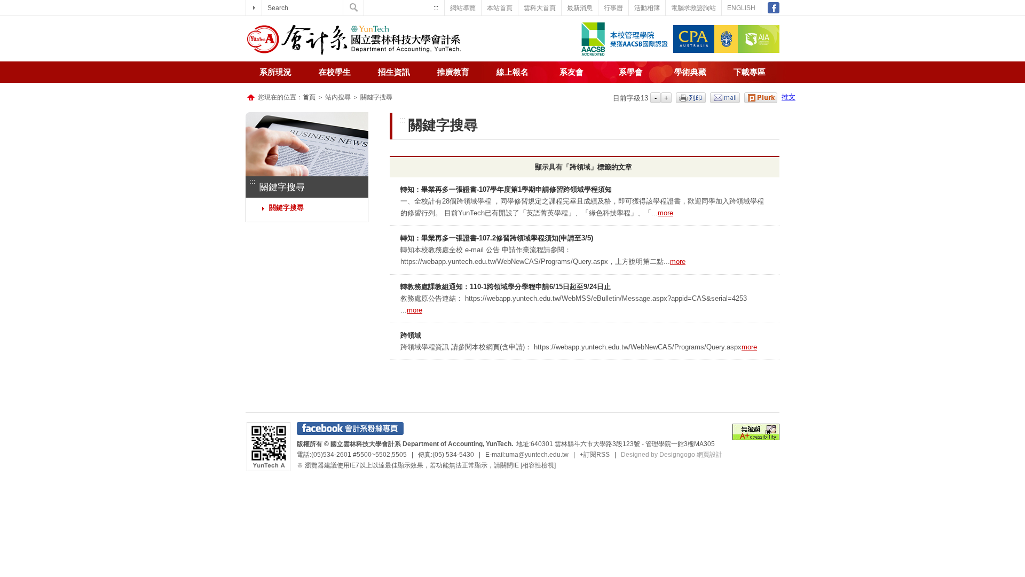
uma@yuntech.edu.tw (537, 454)
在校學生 (335, 72)
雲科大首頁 (540, 8)
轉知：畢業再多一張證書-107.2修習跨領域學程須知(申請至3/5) (496, 238)
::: (435, 8)
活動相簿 (647, 8)
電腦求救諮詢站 (693, 8)
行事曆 (613, 8)
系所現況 (275, 72)
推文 (788, 97)
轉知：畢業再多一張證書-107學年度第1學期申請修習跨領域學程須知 (506, 189)
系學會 (631, 72)
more (665, 213)
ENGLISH (741, 8)
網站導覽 (463, 8)
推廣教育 (453, 72)
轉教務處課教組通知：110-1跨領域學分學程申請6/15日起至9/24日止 (505, 287)
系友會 (571, 72)
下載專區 (750, 72)
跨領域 (410, 335)
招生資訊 (394, 72)
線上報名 (512, 72)
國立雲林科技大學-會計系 (354, 40)
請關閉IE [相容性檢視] (525, 465)
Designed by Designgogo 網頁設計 (671, 454)
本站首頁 (499, 8)
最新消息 (580, 8)
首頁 (309, 97)
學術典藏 (690, 72)
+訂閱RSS (595, 454)
